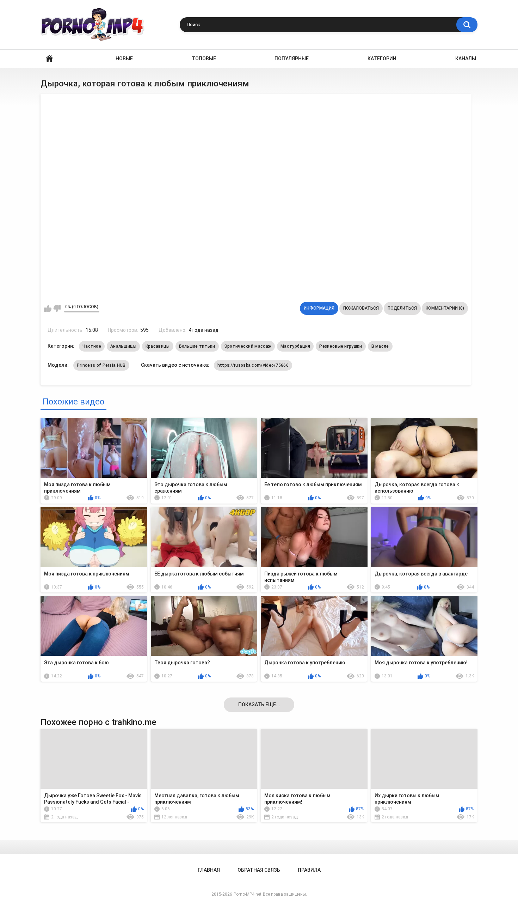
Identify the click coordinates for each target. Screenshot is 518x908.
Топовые (204, 58)
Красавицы (158, 346)
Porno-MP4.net (247, 894)
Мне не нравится (57, 308)
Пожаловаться (361, 308)
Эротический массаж (247, 346)
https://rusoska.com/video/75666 (253, 365)
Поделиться (402, 308)
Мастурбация (295, 346)
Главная (49, 59)
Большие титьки (197, 346)
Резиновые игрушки (340, 346)
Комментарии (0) (445, 308)
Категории (382, 58)
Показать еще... (259, 704)
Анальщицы (123, 346)
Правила (309, 870)
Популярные (292, 58)
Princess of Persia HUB (101, 365)
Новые (124, 58)
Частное (91, 346)
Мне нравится (47, 308)
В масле (380, 346)
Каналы (465, 58)
